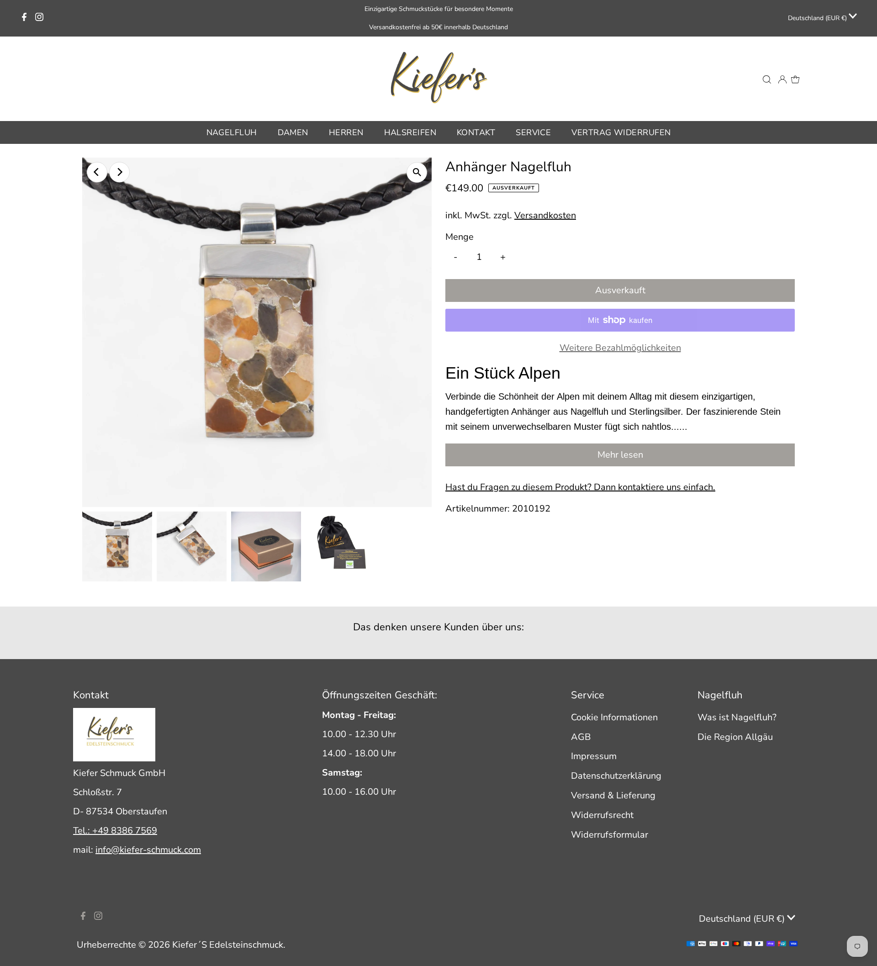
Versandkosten (545, 215)
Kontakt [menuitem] (476, 132)
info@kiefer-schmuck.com (148, 850)
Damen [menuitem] (293, 132)
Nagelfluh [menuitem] (231, 132)
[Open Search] (767, 79)
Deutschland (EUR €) (818, 18)
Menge (459, 237)
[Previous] (97, 172)
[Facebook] (24, 18)
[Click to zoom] (417, 172)
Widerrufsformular (609, 835)
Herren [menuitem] (346, 132)
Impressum (594, 756)
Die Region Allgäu (735, 737)
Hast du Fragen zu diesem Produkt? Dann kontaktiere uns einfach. (580, 487)
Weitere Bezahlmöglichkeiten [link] (620, 348)
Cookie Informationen (614, 717)
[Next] (119, 172)
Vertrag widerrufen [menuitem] (621, 132)
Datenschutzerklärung (616, 776)
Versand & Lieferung (613, 795)
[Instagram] (39, 18)
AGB (581, 737)
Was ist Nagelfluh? (737, 717)
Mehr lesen (620, 455)
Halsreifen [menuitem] (410, 132)
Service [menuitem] (533, 132)
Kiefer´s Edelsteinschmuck (227, 945)
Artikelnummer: (477, 508)
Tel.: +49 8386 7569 (115, 830)
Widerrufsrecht (602, 815)
